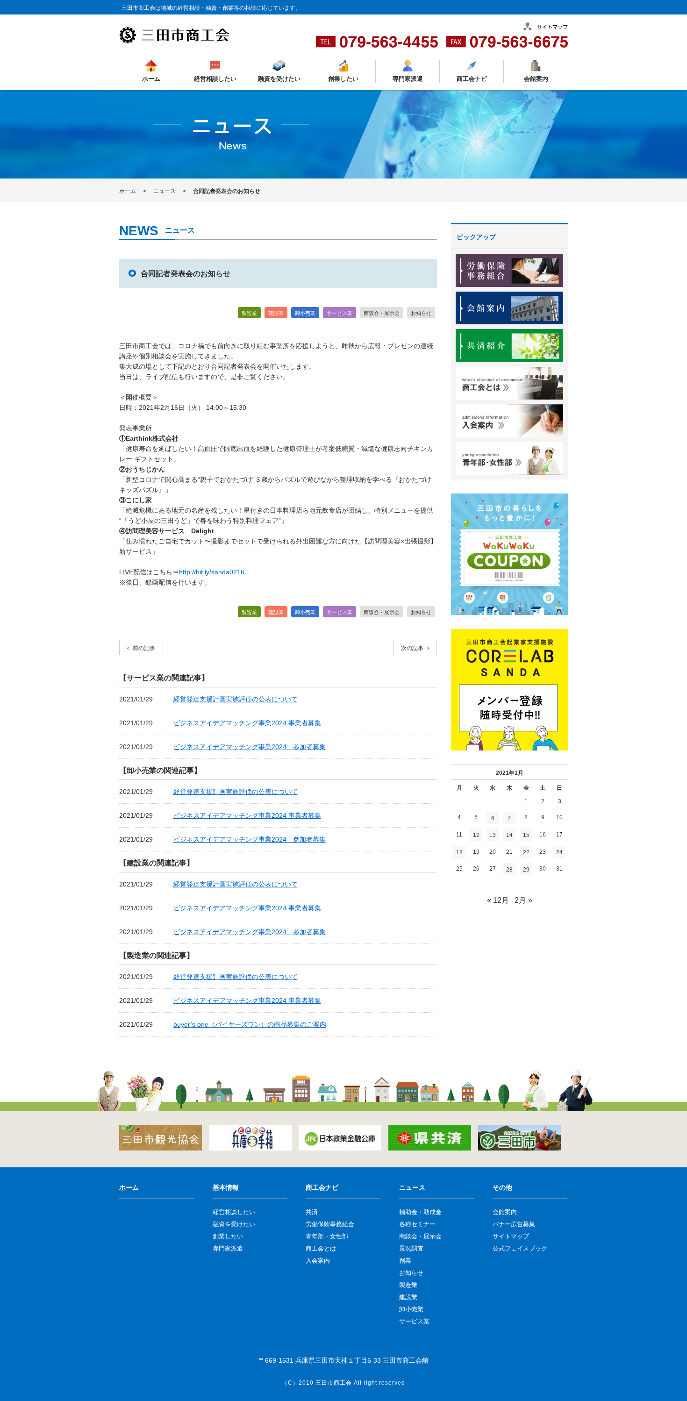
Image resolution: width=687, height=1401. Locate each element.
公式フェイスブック (520, 1248)
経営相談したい (215, 78)
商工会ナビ (471, 78)
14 (509, 835)
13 (492, 835)
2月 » (523, 900)
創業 (405, 1260)
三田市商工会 (333, 1383)
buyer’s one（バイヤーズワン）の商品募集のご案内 (249, 1024)
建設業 (276, 313)
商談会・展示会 (382, 313)
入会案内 (318, 1260)
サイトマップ (511, 1236)
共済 (312, 1211)
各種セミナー (417, 1224)
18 (459, 852)
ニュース (164, 191)
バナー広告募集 (514, 1224)
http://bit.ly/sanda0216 (211, 572)
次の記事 (412, 648)
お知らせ (421, 313)
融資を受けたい (279, 78)
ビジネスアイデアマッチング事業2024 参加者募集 (249, 747)
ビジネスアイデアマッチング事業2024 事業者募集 (247, 723)
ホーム (151, 78)
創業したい (343, 78)
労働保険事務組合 (330, 1224)
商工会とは (321, 1248)
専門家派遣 (407, 78)
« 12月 (498, 900)
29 (526, 869)
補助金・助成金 (420, 1211)
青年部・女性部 (327, 1236)
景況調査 (411, 1248)
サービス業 (339, 313)
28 (509, 869)
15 (526, 835)
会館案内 (535, 78)
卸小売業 (305, 313)
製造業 (249, 313)
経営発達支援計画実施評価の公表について (235, 699)
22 (526, 852)
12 (476, 835)
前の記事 (144, 648)
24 (559, 852)
